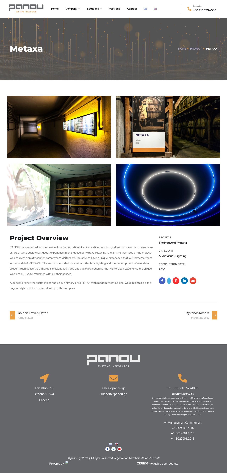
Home (55, 9)
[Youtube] (119, 449)
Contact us (197, 6)
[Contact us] (189, 9)
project (196, 48)
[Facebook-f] (107, 449)
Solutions (93, 9)
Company (71, 9)
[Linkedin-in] (113, 449)
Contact (132, 9)
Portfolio (114, 9)
